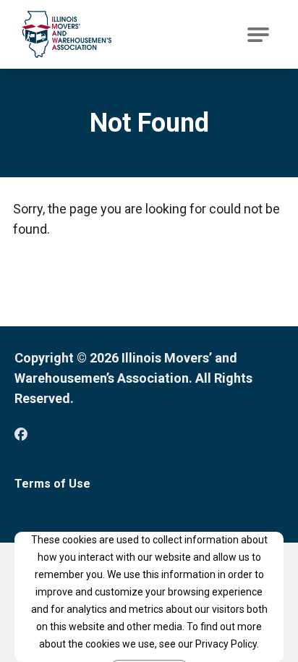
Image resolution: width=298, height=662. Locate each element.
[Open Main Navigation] (258, 35)
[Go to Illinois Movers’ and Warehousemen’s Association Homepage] (66, 34)
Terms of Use (52, 484)
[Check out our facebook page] (20, 434)
